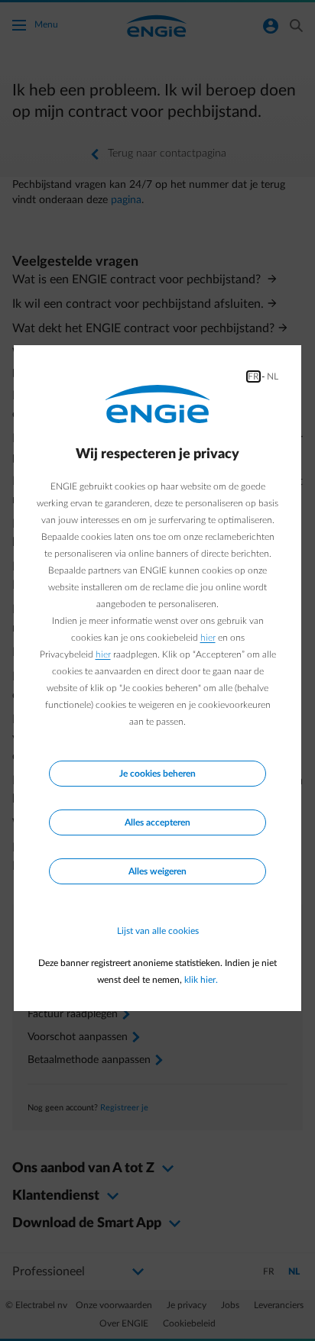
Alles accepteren (157, 822)
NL (272, 376)
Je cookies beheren (157, 773)
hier (208, 637)
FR (253, 376)
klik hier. (201, 979)
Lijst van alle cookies (158, 930)
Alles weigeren (157, 871)
